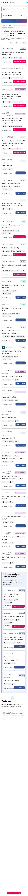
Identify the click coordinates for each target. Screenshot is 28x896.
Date (24, 42)
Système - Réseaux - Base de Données (12, 704)
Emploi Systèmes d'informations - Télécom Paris (14, 715)
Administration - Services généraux (11, 706)
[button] (24, 9)
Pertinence (18, 42)
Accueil (4, 712)
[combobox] (14, 9)
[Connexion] (26, 2)
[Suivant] (19, 698)
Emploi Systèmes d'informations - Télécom (12, 713)
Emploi (9, 712)
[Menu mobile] (1, 2)
